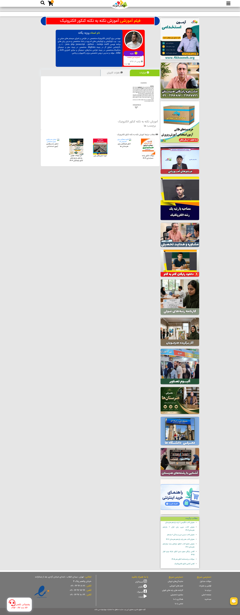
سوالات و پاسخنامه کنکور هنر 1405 (183, 559)
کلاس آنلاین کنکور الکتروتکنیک (184, 564)
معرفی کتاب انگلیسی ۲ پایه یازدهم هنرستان (179, 522)
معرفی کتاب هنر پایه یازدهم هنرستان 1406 (180, 539)
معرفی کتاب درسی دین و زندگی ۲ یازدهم (180, 534)
